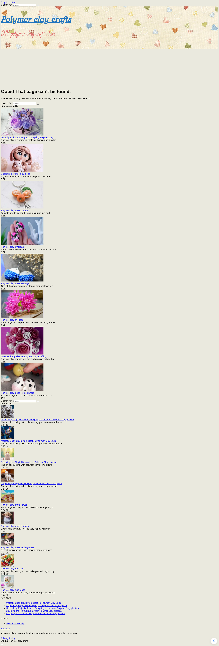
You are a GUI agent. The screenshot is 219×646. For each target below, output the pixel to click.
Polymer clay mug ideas (13, 590)
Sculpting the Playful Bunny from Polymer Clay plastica (29, 462)
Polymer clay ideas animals (15, 526)
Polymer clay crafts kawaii (14, 505)
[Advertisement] (109, 68)
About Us (5, 628)
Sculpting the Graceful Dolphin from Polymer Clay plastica (35, 613)
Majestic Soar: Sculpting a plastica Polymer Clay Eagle (28, 441)
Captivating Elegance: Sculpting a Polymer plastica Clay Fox (31, 483)
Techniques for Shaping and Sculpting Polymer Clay (27, 137)
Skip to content (8, 2)
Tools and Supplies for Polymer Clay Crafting (23, 356)
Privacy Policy (8, 638)
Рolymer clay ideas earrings (15, 283)
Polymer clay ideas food (13, 568)
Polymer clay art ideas (12, 320)
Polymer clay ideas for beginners (17, 393)
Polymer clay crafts (36, 19)
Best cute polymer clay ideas (15, 174)
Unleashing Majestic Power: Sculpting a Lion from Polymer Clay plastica (37, 419)
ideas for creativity (15, 623)
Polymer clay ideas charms (14, 210)
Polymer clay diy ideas (12, 247)
